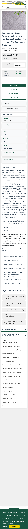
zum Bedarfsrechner (14, 98)
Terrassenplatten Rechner (9, 406)
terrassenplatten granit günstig (11, 350)
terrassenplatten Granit (9, 353)
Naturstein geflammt (8, 391)
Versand (14, 58)
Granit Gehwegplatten (8, 398)
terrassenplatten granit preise (11, 376)
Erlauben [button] (14, 526)
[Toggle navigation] (2, 7)
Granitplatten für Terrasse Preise (12, 402)
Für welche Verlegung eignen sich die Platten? (13, 322)
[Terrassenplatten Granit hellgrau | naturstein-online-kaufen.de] (14, 20)
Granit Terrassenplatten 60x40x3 (12, 372)
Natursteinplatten (7, 387)
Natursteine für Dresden (9, 380)
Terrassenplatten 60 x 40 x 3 (11, 365)
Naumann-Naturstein (13, 50)
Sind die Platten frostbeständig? (14, 310)
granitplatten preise (8, 361)
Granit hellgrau (7, 120)
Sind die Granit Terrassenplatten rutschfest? (14, 297)
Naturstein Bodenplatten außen (11, 383)
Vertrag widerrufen (14, 509)
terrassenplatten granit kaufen (11, 346)
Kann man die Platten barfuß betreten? (13, 304)
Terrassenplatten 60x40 (9, 342)
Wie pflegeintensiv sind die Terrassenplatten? (12, 315)
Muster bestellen (14, 93)
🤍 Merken (14, 89)
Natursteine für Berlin (8, 395)
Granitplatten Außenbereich (10, 357)
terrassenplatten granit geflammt (12, 368)
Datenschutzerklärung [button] (7, 523)
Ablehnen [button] (5, 526)
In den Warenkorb (14, 85)
